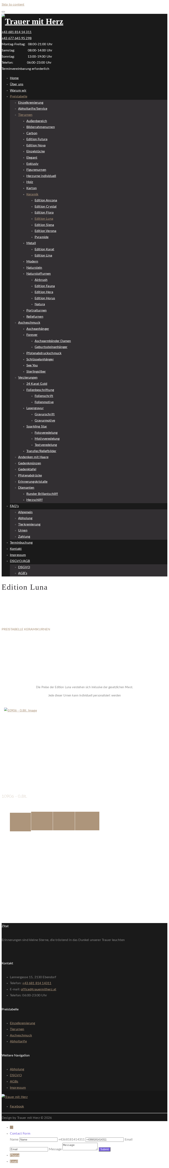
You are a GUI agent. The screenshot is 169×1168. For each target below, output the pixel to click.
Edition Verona (45, 231)
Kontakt (16, 548)
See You (32, 365)
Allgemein (25, 512)
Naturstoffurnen (38, 273)
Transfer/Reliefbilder (41, 451)
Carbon (31, 133)
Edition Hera (44, 292)
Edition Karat (44, 249)
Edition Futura (36, 139)
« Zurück (8, 704)
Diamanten (26, 487)
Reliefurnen (34, 316)
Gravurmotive (45, 420)
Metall (31, 243)
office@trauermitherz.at (38, 989)
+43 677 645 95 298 (17, 38)
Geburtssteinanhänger (51, 347)
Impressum (18, 555)
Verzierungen (28, 377)
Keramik (32, 194)
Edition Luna (44, 218)
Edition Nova (36, 145)
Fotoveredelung (46, 432)
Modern (32, 261)
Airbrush (41, 280)
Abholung (25, 518)
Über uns (16, 84)
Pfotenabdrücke (30, 475)
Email (14, 1161)
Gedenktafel (27, 469)
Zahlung (24, 536)
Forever (32, 334)
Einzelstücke (35, 151)
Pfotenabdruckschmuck (43, 353)
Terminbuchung (21, 542)
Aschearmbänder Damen (53, 341)
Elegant (31, 157)
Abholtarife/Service (32, 108)
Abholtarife (18, 1041)
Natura (40, 304)
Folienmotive (44, 402)
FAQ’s (14, 506)
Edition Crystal (45, 206)
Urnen (22, 530)
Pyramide (41, 237)
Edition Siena (44, 225)
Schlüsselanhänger (40, 359)
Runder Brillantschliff (42, 493)
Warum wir (18, 90)
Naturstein (34, 267)
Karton (31, 188)
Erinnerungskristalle (32, 481)
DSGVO (24, 567)
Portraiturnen (36, 310)
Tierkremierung (29, 524)
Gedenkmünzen (29, 463)
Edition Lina (43, 255)
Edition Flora (44, 212)
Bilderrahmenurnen (40, 127)
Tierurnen (25, 114)
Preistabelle (18, 96)
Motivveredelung (47, 438)
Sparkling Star (36, 426)
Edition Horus (45, 298)
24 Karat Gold (36, 383)
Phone (14, 1155)
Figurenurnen (36, 169)
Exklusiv (32, 163)
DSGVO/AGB (20, 561)
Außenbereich (36, 121)
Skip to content (13, 4)
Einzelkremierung (30, 102)
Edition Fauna (45, 286)
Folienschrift (44, 396)
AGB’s (22, 573)
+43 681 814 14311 (36, 983)
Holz (29, 182)
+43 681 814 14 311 (17, 32)
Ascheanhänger (37, 328)
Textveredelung (46, 445)
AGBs (14, 1081)
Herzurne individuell (41, 176)
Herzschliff (34, 499)
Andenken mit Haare (33, 457)
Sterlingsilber (36, 371)
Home (14, 78)
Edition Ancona (46, 200)
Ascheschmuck (29, 322)
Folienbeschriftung (40, 390)
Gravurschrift (45, 414)
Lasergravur (35, 408)
